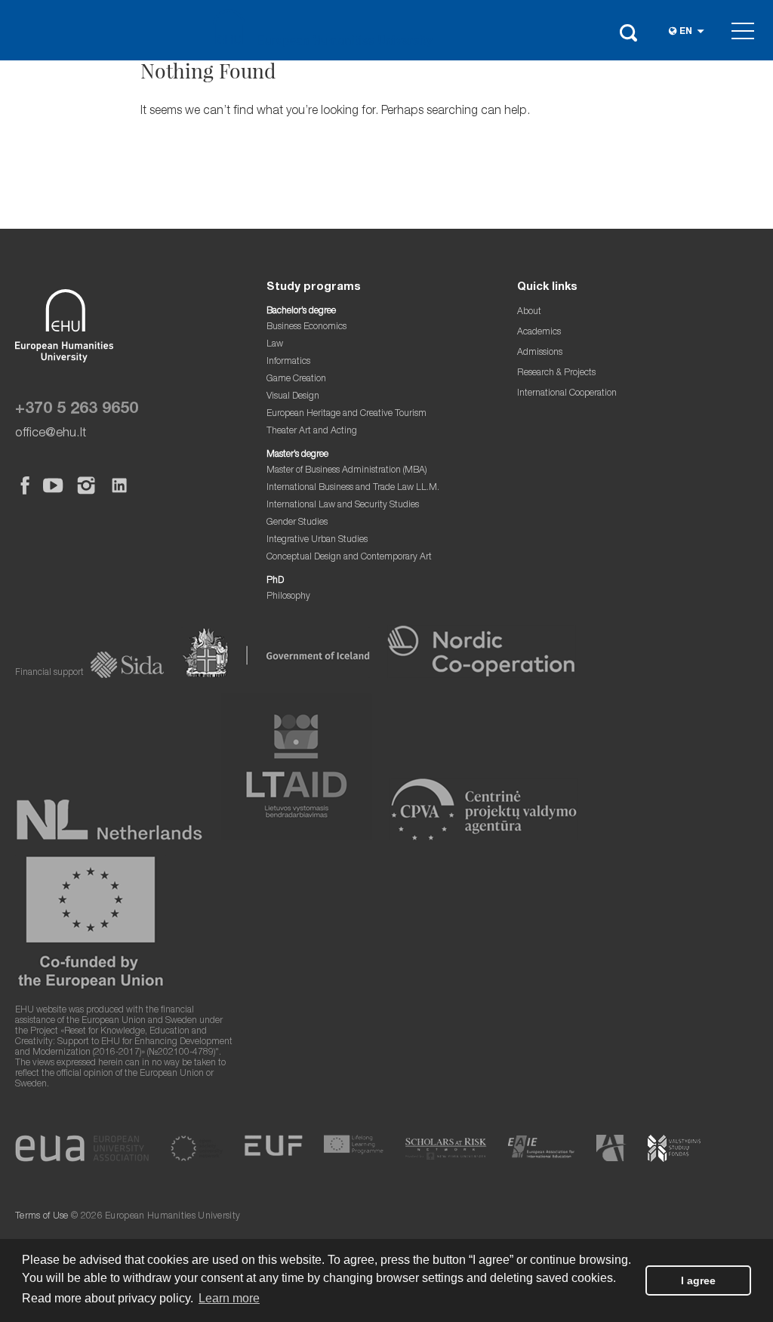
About (529, 312)
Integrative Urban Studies (317, 540)
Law (274, 345)
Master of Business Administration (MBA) (346, 471)
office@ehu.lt (50, 433)
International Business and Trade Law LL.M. (352, 488)
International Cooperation (567, 394)
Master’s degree (297, 455)
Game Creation (296, 379)
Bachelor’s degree (301, 311)
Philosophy (288, 597)
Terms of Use (42, 1217)
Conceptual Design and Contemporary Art (349, 557)
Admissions (539, 353)
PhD (275, 581)
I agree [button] (698, 1280)
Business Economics (306, 327)
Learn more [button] (229, 1298)
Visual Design (292, 397)
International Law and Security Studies (342, 505)
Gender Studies (297, 523)
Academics (539, 332)
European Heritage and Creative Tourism (346, 414)
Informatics (288, 362)
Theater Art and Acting (311, 431)
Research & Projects (556, 373)
